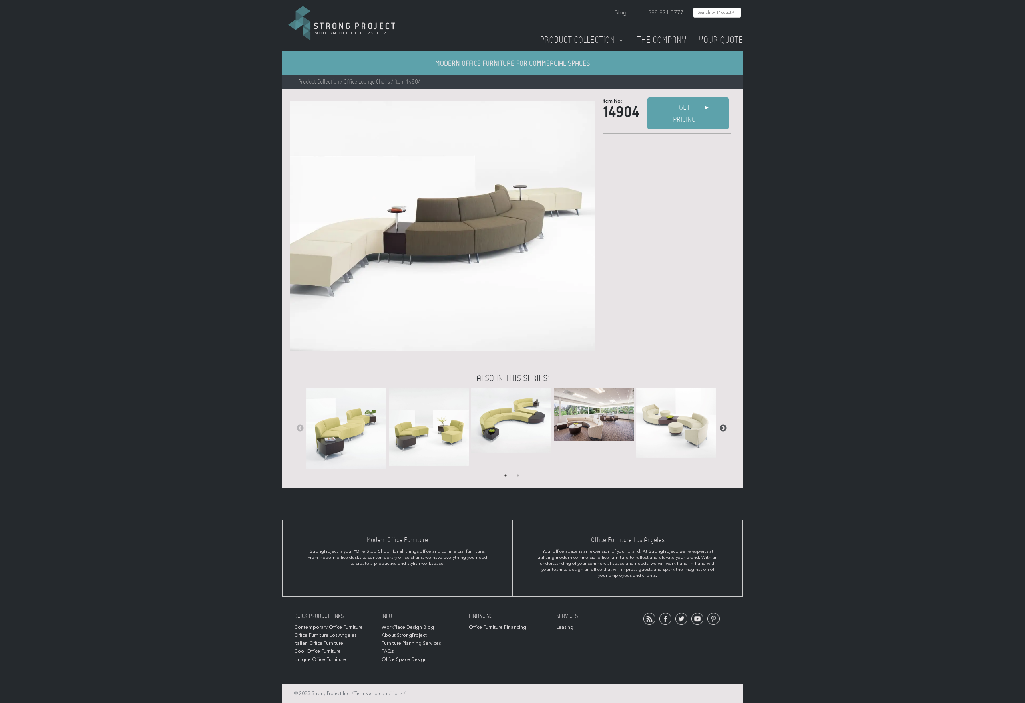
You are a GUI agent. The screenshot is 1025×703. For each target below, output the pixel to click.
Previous (300, 428)
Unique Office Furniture (320, 659)
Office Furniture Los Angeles (325, 635)
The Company (662, 40)
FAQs (388, 651)
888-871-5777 (665, 12)
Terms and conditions (378, 693)
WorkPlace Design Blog (408, 627)
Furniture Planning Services (411, 643)
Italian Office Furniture (318, 643)
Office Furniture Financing (497, 627)
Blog (621, 12)
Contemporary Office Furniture (328, 627)
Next (723, 428)
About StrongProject (404, 635)
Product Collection (577, 40)
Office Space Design (404, 659)
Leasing (564, 627)
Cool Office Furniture (317, 651)
